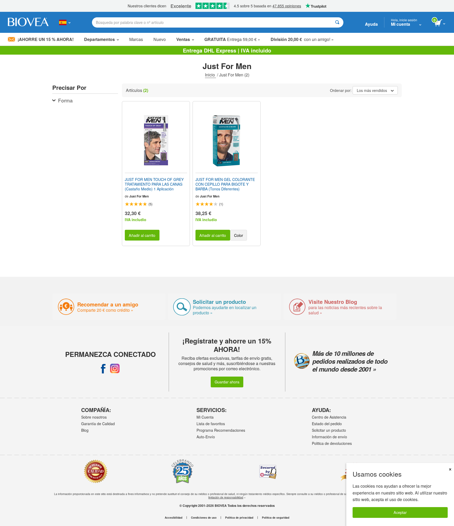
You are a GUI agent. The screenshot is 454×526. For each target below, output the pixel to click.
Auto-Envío (206, 436)
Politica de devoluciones (332, 443)
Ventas (183, 39)
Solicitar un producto (329, 430)
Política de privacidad (239, 517)
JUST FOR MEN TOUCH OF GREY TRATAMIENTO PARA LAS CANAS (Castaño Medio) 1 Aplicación (154, 184)
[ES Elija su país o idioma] (64, 22)
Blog (85, 430)
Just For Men (139, 196)
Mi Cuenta (205, 417)
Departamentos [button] (99, 39)
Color (238, 235)
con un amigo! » (302, 39)
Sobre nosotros (94, 417)
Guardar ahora (227, 381)
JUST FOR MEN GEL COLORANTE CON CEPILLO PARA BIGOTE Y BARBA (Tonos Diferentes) (225, 184)
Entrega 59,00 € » (232, 39)
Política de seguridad (275, 517)
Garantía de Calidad (98, 423)
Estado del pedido (327, 423)
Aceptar (400, 512)
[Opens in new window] (103, 368)
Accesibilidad (173, 517)
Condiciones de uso (203, 517)
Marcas (136, 39)
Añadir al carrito (142, 235)
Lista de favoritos (211, 423)
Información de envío (329, 436)
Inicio (210, 75)
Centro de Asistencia (329, 417)
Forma (65, 100)
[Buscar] (337, 22)
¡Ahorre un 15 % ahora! (46, 39)
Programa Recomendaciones (221, 430)
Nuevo (159, 39)
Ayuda (371, 24)
